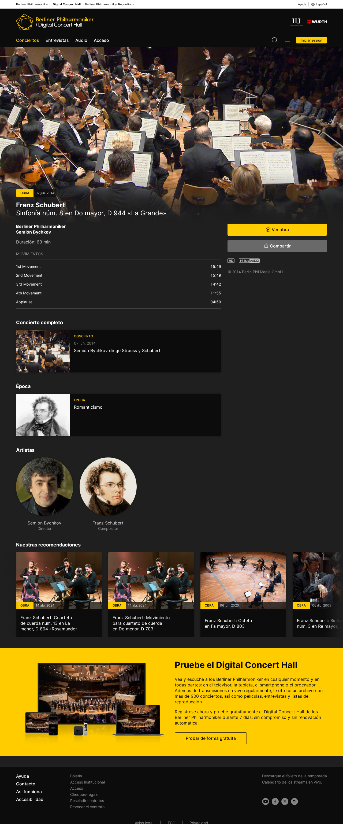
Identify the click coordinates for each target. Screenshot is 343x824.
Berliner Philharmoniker (32, 4)
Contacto (25, 783)
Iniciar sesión (311, 40)
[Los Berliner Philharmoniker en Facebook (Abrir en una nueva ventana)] (275, 801)
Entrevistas (57, 40)
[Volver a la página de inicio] (55, 22)
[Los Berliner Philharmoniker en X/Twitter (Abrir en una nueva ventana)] (284, 801)
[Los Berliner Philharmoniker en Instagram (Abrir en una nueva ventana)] (294, 801)
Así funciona (29, 791)
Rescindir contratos (87, 800)
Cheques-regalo (84, 794)
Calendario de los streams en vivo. (292, 782)
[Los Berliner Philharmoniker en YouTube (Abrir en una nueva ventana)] (265, 801)
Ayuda (302, 4)
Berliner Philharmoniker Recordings (109, 4)
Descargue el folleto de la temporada (294, 776)
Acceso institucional (87, 782)
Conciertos (27, 40)
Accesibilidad (29, 799)
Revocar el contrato (87, 806)
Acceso (101, 40)
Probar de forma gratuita (211, 738)
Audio (81, 40)
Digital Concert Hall (67, 4)
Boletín (76, 776)
